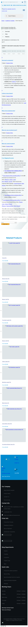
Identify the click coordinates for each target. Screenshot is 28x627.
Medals (6, 181)
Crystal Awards (17, 183)
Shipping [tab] (7, 36)
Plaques (7, 179)
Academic (11, 219)
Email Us (17, 463)
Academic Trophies (9, 20)
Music (16, 219)
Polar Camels (16, 206)
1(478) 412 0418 (6, 473)
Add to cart (5, 224)
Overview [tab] (7, 31)
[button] (14, 59)
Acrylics (10, 181)
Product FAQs (9, 63)
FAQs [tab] (6, 34)
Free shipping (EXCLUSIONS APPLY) (13, 171)
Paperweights (9, 206)
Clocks (11, 179)
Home (2, 20)
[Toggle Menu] (24, 10)
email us (14, 81)
